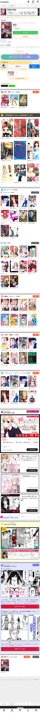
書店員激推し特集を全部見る (14, 517)
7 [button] (24, 598)
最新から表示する (34, 62)
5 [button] (18, 642)
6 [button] (22, 598)
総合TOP (4, 5)
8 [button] (25, 642)
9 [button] (29, 598)
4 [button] (17, 598)
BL (28, 5)
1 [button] (10, 598)
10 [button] (30, 642)
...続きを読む (35, 603)
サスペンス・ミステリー (16, 17)
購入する (34, 66)
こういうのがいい (6, 569)
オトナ (35, 5)
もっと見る (34, 192)
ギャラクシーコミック (6, 679)
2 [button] (11, 642)
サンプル (25, 32)
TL (20, 5)
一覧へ (35, 92)
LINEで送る (11, 85)
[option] (14, 583)
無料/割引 (12, 5)
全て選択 (3, 67)
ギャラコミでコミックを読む (21, 57)
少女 (8, 17)
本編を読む (25, 36)
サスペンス (3, 42)
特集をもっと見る (32, 411)
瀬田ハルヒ (17, 27)
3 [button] (15, 598)
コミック (3, 17)
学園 (9, 42)
